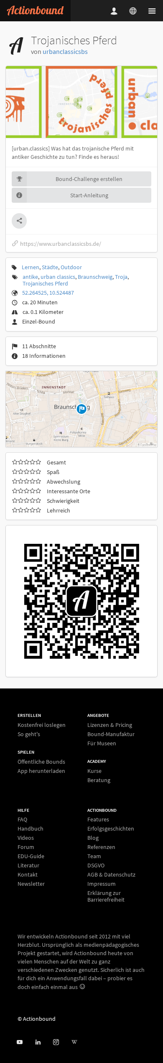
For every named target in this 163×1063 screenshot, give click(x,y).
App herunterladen (41, 770)
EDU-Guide (31, 856)
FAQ (22, 819)
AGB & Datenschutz (111, 874)
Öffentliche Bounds (41, 761)
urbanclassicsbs (65, 51)
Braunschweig (95, 276)
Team (94, 856)
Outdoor (71, 267)
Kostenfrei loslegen (42, 725)
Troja (121, 276)
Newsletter (31, 883)
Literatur (28, 865)
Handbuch (30, 828)
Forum (26, 847)
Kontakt (28, 874)
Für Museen (101, 743)
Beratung (98, 779)
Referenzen (101, 847)
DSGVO (95, 865)
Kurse (94, 771)
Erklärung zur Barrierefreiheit (106, 896)
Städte (50, 267)
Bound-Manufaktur (111, 734)
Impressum (101, 883)
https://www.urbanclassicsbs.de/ (60, 243)
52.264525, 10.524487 (48, 292)
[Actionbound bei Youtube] (19, 1042)
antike (30, 276)
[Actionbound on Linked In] (38, 1042)
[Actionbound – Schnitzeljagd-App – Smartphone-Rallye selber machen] (35, 10)
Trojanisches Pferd (45, 283)
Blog (93, 837)
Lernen (30, 267)
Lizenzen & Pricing (109, 725)
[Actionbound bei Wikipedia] (74, 1042)
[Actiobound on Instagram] (56, 1042)
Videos (26, 837)
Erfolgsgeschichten (110, 828)
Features (98, 819)
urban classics (58, 276)
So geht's (29, 733)
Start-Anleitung (89, 195)
